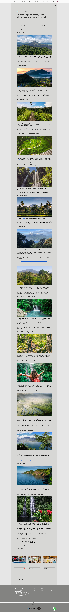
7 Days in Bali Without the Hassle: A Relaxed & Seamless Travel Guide (19, 565)
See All (56, 553)
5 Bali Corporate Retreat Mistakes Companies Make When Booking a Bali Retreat (34, 565)
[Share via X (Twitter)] (19, 545)
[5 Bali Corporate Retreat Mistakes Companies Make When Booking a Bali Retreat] (34, 559)
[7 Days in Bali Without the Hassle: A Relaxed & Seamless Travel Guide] (19, 559)
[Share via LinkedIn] (22, 545)
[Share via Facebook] (17, 545)
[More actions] (51, 11)
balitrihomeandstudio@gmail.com (23, 592)
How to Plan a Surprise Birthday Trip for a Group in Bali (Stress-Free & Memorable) (49, 565)
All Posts (13, 5)
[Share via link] (24, 545)
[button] (55, 5)
